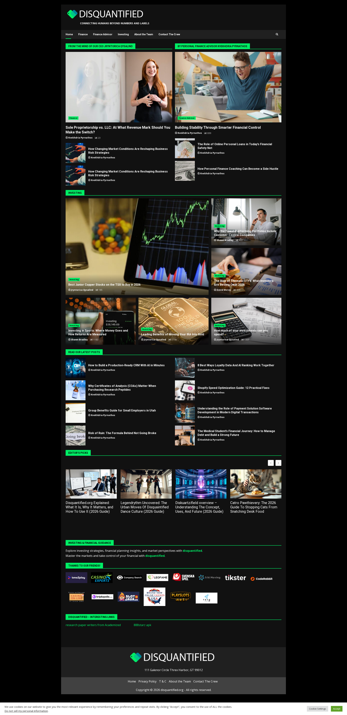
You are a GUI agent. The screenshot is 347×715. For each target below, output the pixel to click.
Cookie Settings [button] (317, 708)
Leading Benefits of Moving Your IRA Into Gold (173, 321)
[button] (278, 463)
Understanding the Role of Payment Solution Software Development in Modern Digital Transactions (185, 413)
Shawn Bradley (225, 240)
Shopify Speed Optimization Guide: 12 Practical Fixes (185, 390)
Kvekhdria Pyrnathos (80, 137)
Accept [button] (336, 708)
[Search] (277, 34)
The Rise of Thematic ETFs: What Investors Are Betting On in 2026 (243, 282)
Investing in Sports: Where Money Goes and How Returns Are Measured (98, 332)
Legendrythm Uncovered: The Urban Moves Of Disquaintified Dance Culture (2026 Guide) (90, 507)
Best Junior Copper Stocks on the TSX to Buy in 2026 (137, 246)
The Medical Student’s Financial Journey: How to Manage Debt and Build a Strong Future (185, 435)
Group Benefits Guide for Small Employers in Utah (75, 413)
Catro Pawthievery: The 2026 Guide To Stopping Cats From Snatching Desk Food (198, 507)
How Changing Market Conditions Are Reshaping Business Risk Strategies (75, 153)
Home (69, 34)
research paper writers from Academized (93, 625)
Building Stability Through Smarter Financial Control (228, 87)
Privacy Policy (147, 681)
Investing (123, 34)
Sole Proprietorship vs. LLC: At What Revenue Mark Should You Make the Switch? (119, 87)
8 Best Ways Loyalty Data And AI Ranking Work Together (185, 368)
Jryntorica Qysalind (82, 289)
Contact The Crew (169, 34)
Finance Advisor (102, 34)
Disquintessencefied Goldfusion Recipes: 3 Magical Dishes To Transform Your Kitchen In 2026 (255, 507)
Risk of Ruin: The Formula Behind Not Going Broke (75, 435)
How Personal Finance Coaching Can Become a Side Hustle (185, 171)
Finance (83, 34)
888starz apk (142, 625)
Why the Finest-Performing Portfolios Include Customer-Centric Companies (245, 233)
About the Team (143, 34)
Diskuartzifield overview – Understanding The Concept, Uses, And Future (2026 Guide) (145, 507)
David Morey (224, 289)
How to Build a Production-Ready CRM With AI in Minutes (75, 368)
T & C (162, 681)
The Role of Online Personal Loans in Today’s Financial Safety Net (185, 148)
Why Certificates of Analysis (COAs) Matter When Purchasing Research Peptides (75, 390)
